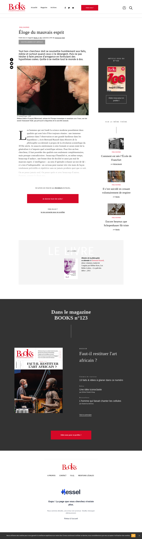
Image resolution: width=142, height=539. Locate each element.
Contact (62, 475)
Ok (133, 535)
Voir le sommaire (85, 415)
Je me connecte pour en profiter (53, 212)
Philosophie (24, 27)
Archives (54, 8)
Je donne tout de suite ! (53, 199)
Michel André (117, 164)
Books (117, 197)
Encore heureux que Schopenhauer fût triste (116, 223)
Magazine (44, 8)
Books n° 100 (38, 38)
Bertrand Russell (98, 260)
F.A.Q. (72, 475)
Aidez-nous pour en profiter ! (116, 99)
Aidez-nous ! (90, 8)
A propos (51, 475)
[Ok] (139, 535)
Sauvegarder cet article (32, 42)
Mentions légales (86, 475)
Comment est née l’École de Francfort (116, 158)
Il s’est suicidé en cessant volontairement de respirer (116, 190)
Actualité (34, 8)
